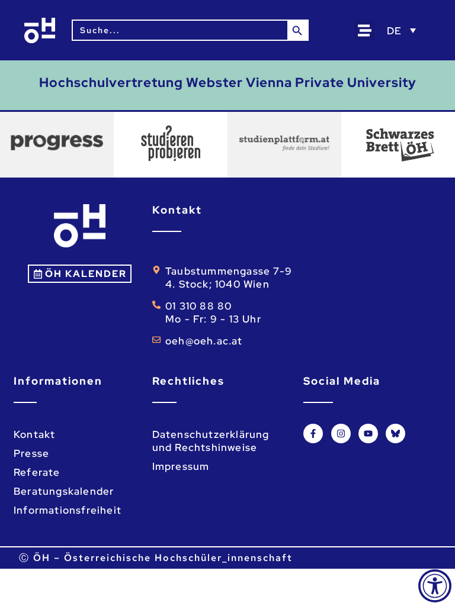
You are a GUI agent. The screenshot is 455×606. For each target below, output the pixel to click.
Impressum (181, 466)
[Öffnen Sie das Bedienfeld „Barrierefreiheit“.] (434, 585)
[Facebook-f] (313, 433)
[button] (364, 30)
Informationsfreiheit (67, 510)
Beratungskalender (64, 491)
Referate (37, 472)
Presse (31, 453)
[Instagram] (341, 433)
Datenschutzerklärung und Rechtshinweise (211, 441)
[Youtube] (368, 433)
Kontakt (34, 434)
